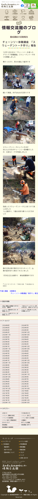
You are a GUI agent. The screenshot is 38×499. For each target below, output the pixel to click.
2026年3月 (25, 330)
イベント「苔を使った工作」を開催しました (29, 310)
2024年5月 (5, 355)
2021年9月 (5, 390)
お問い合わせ (24, 458)
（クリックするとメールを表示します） (14, 479)
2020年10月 (25, 402)
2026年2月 (5, 332)
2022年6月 (5, 381)
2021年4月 (25, 395)
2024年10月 (25, 348)
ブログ (22, 452)
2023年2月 (5, 372)
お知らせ (4, 413)
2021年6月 (25, 393)
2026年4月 (5, 330)
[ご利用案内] (15, 12)
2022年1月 (25, 386)
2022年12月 (6, 374)
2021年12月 (6, 388)
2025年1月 (5, 346)
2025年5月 (5, 341)
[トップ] (6, 12)
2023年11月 (6, 362)
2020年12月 (25, 400)
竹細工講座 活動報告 (8, 291)
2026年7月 (25, 325)
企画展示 (23, 420)
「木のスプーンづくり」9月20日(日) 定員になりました (29, 306)
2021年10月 (25, 388)
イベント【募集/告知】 (8, 415)
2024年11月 (6, 348)
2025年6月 (25, 339)
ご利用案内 (6, 444)
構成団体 (22, 449)
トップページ (7, 441)
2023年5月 (25, 367)
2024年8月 (25, 351)
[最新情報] (31, 18)
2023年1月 (25, 372)
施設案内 (6, 447)
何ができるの (8, 449)
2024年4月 (25, 355)
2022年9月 (25, 376)
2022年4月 (5, 383)
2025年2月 (25, 344)
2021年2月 (25, 398)
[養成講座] (6, 18)
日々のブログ (6, 422)
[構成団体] (15, 18)
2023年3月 (25, 369)
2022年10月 (6, 376)
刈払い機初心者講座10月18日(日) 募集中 (10, 306)
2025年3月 (5, 344)
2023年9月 (5, 365)
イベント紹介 (24, 441)
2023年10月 (25, 362)
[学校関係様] (31, 12)
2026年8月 (5, 325)
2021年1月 (5, 400)
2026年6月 (5, 327)
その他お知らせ (25, 413)
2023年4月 (5, 369)
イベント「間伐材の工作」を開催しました (10, 310)
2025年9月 (5, 337)
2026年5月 (25, 327)
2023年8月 (25, 365)
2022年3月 (25, 383)
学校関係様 (23, 444)
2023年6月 (5, 367)
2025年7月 (5, 339)
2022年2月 (5, 386)
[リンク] (23, 18)
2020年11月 (6, 402)
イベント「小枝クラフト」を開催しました (10, 314)
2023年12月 (25, 360)
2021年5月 (5, 395)
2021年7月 (5, 393)
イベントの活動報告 (7, 417)
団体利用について (9, 452)
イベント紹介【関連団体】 (9, 420)
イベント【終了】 (26, 415)
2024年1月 (5, 360)
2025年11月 (6, 334)
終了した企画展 (25, 422)
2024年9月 (5, 351)
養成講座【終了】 (26, 424)
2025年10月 (25, 334)
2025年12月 (25, 332)
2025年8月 (25, 337)
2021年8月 (25, 390)
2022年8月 (5, 379)
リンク (22, 455)
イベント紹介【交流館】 (28, 417)
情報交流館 (21, 284)
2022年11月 (25, 374)
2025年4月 (25, 341)
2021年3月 (5, 398)
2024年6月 (25, 353)
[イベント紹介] (23, 12)
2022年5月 (25, 381)
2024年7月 (5, 353)
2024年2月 (25, 358)
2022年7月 (25, 379)
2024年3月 (5, 358)
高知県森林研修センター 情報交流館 (20, 494)
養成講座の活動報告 (7, 427)
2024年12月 (25, 346)
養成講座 (4, 424)
